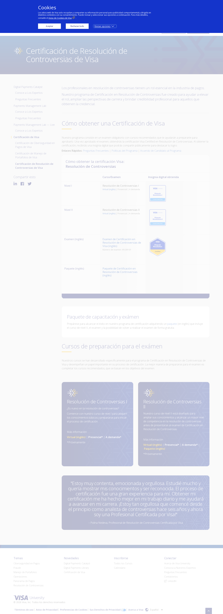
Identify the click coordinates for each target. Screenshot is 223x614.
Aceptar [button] (49, 26)
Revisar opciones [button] (102, 26)
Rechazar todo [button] (77, 26)
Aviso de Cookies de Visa (60, 18)
